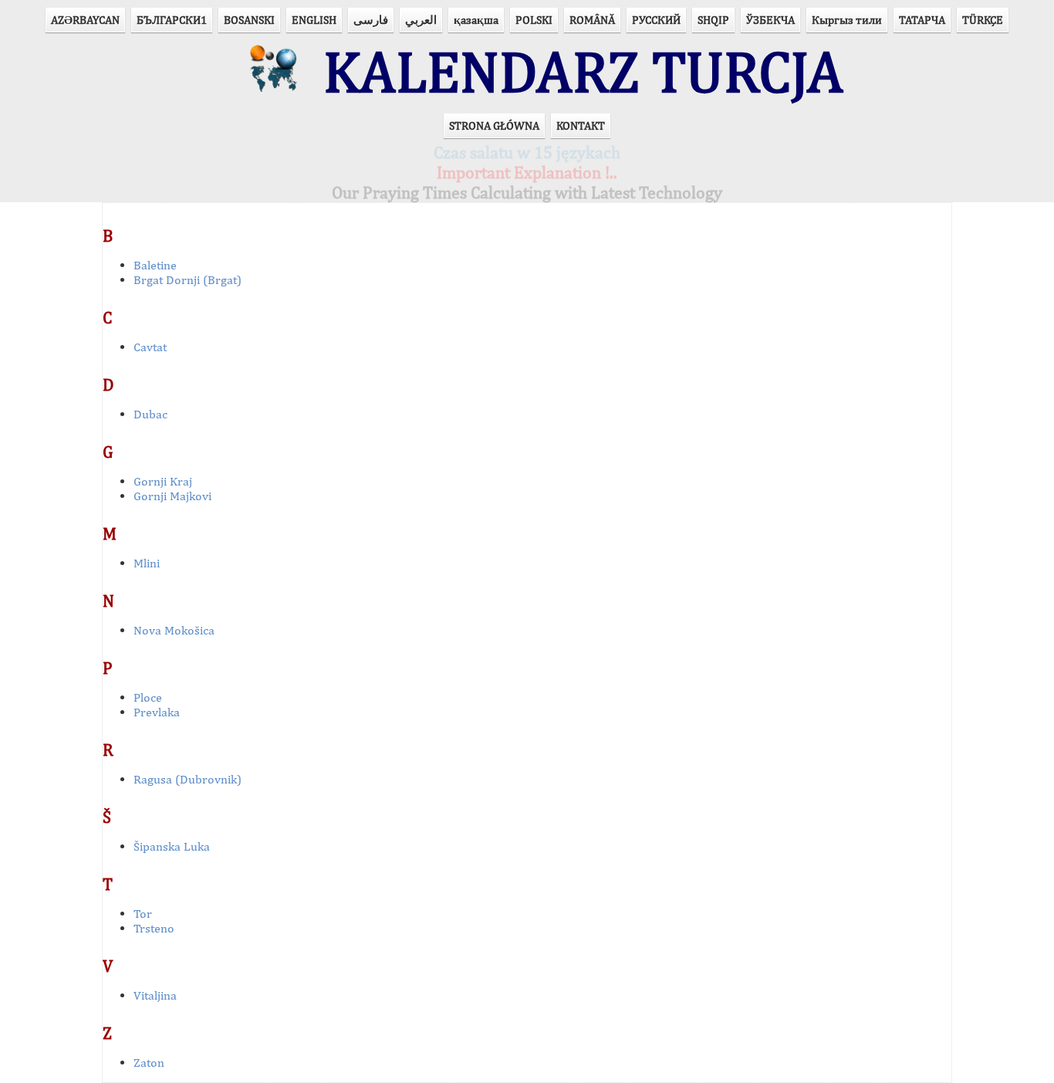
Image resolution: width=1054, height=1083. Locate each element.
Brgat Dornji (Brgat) (187, 279)
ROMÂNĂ (592, 19)
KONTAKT (580, 125)
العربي (421, 19)
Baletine (155, 265)
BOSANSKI (249, 19)
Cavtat (150, 347)
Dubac (150, 414)
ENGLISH (314, 19)
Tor (142, 913)
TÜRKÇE (982, 19)
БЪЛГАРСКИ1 (172, 19)
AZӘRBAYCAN (85, 19)
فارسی (370, 19)
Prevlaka (156, 712)
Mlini (146, 563)
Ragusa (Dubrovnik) (187, 779)
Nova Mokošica (174, 630)
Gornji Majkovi (172, 496)
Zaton (148, 1062)
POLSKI (533, 19)
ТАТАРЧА (922, 19)
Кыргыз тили (847, 19)
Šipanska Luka (171, 846)
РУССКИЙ (656, 19)
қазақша (476, 19)
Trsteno (153, 928)
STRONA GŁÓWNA (494, 125)
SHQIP (713, 19)
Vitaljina (155, 995)
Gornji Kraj (162, 481)
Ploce (147, 697)
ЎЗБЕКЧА (770, 19)
